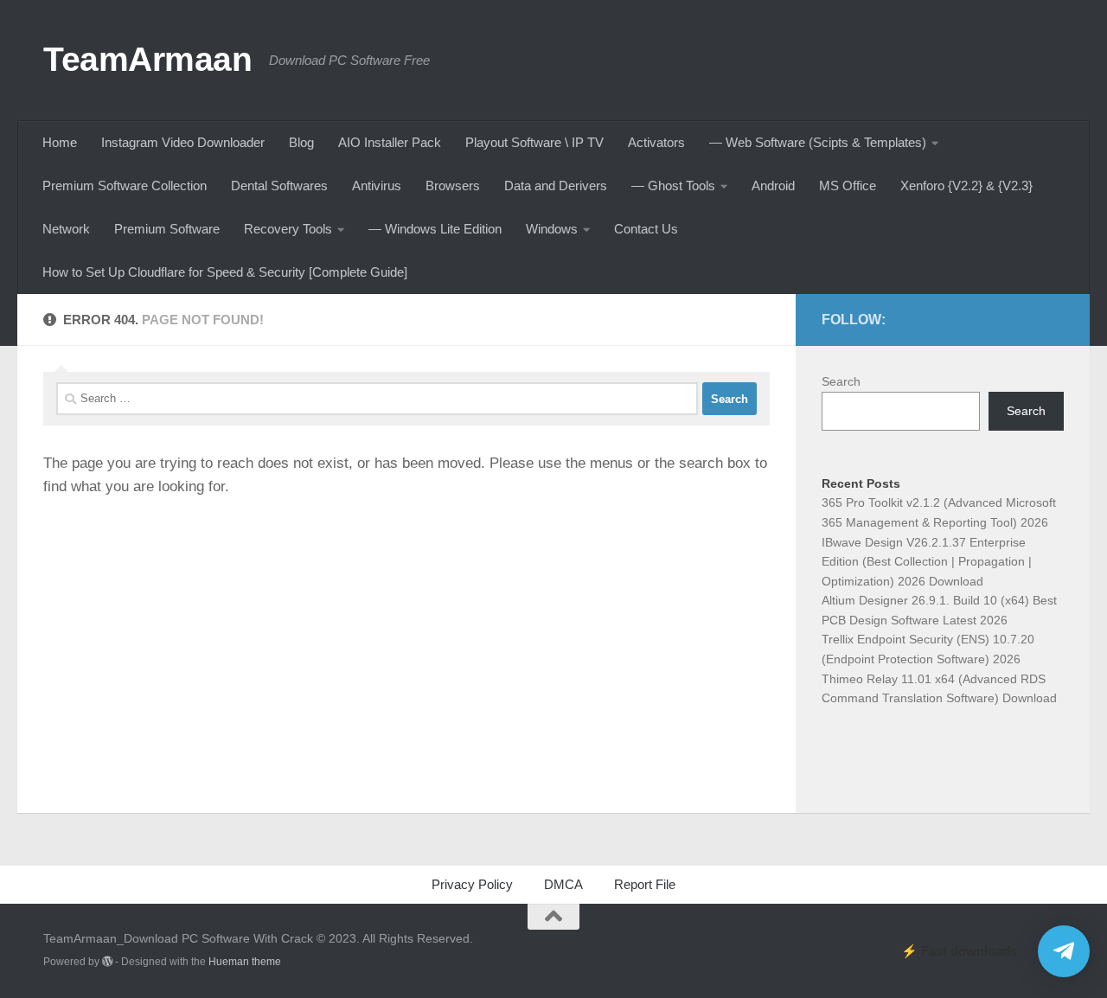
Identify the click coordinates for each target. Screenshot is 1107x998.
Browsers (453, 185)
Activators (656, 142)
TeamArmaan (147, 59)
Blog (301, 142)
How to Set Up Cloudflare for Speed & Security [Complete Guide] (224, 272)
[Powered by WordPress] (107, 961)
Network (66, 228)
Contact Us (646, 228)
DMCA (563, 884)
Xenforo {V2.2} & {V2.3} (966, 185)
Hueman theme (244, 962)
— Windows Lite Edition (435, 228)
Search (841, 381)
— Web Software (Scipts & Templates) (817, 142)
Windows (552, 228)
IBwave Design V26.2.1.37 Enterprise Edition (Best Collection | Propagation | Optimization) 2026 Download (927, 561)
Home (59, 142)
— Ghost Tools (673, 185)
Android (773, 185)
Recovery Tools (288, 228)
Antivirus (376, 185)
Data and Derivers (555, 185)
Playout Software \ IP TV (534, 142)
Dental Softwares (279, 185)
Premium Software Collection (124, 185)
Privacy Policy (472, 884)
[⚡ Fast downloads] (1064, 951)
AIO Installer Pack (389, 142)
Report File (644, 884)
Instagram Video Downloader (183, 142)
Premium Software (167, 228)
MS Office (847, 185)
